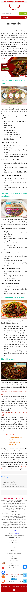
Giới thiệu (15, 540)
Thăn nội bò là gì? (8, 482)
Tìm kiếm (23, 13)
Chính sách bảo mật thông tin (15, 560)
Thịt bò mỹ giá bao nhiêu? (14, 567)
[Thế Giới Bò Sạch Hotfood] (3, 569)
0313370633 (16, 533)
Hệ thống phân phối (15, 542)
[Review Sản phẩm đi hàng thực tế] (3, 564)
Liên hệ (14, 547)
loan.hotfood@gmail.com (16, 532)
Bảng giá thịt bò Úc (15, 565)
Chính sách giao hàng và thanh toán (14, 556)
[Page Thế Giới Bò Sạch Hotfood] (3, 573)
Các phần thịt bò (7, 484)
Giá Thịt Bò (6, 479)
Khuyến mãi (14, 545)
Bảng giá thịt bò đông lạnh (14, 563)
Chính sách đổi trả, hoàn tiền (15, 553)
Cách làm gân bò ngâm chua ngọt (11, 486)
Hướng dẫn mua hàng (14, 558)
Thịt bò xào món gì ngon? (9, 481)
